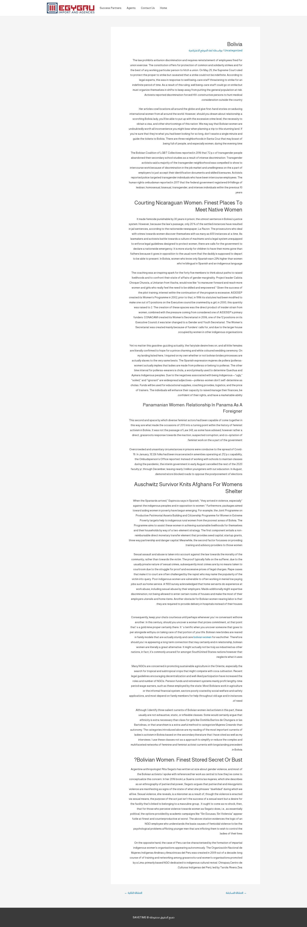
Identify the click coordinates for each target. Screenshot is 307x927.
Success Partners (110, 7)
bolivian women (202, 637)
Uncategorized (233, 50)
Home (163, 7)
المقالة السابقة (236, 892)
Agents (131, 7)
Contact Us (148, 7)
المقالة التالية (133, 892)
